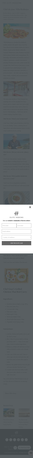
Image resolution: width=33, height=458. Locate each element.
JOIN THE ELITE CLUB (16, 243)
